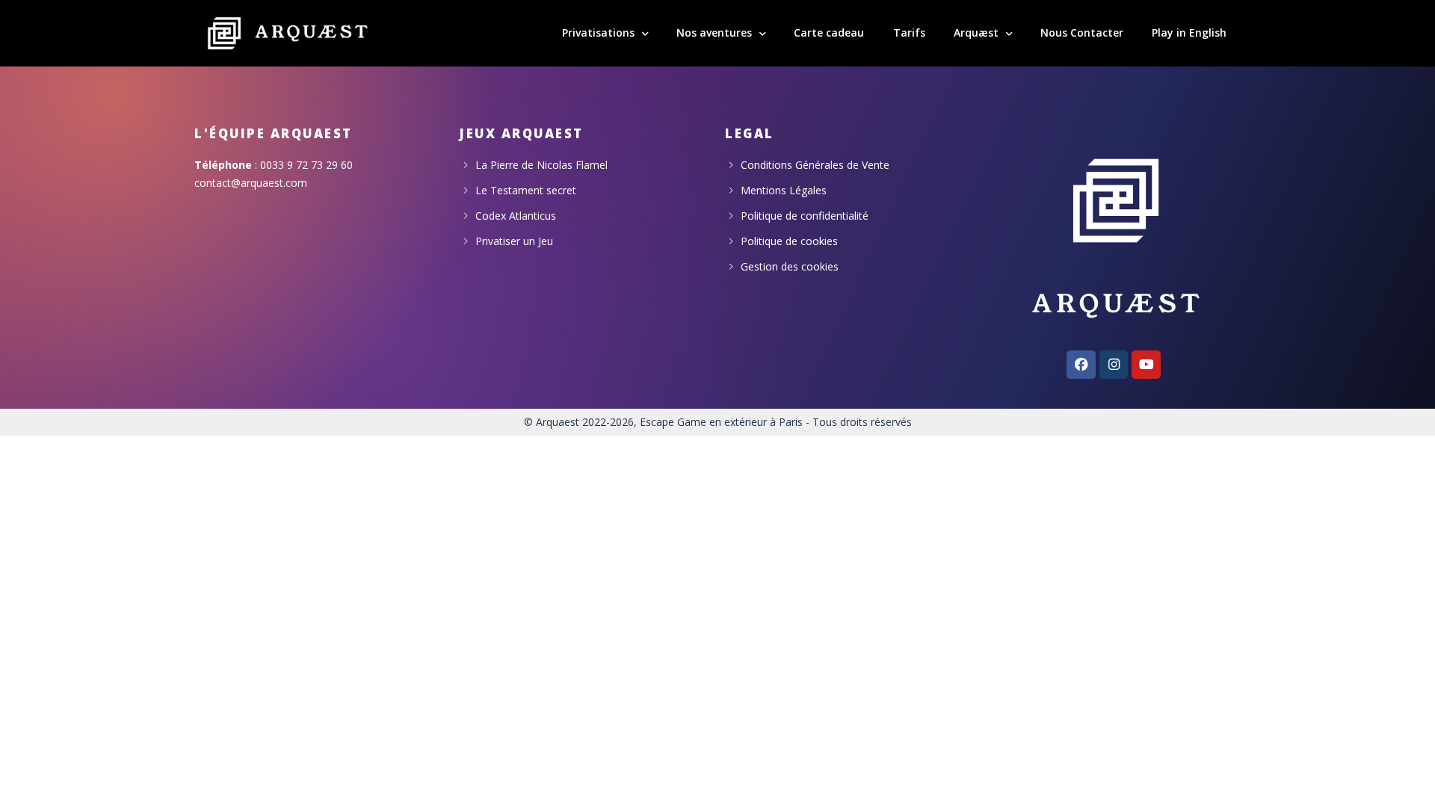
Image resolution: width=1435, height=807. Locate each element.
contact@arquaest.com (250, 183)
